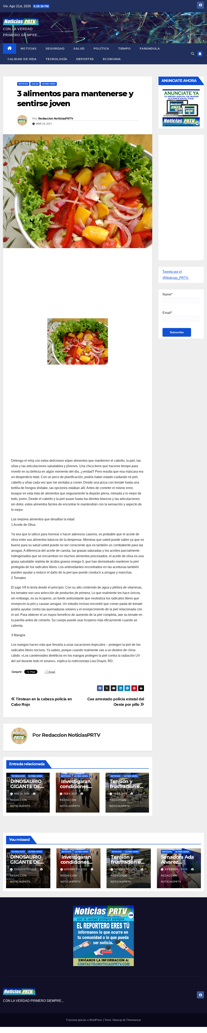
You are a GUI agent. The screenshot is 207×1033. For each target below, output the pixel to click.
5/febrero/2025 (126, 869)
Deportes (85, 59)
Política (101, 48)
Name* (167, 294)
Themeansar (133, 1019)
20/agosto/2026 (25, 869)
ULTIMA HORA (49, 84)
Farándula (150, 48)
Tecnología (56, 59)
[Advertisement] (77, 280)
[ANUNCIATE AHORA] (181, 107)
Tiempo (124, 48)
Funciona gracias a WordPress (84, 1019)
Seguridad (55, 48)
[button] (192, 53)
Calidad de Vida (22, 59)
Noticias (29, 48)
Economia (112, 59)
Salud (79, 48)
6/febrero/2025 (76, 869)
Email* (167, 312)
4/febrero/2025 (176, 869)
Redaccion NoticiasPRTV (55, 118)
